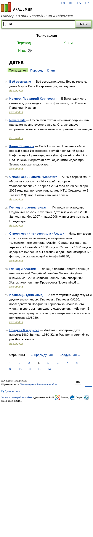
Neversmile (17, 120)
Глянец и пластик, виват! (28, 207)
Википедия (16, 90)
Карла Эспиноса (21, 146)
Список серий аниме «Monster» (33, 176)
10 (20, 368)
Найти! (83, 24)
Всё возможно (20, 81)
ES (79, 3)
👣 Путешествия (10, 391)
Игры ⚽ (25, 50)
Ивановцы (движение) (26, 295)
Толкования (46, 35)
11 (30, 368)
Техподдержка (28, 384)
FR (87, 3)
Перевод (36, 70)
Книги (68, 43)
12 (39, 368)
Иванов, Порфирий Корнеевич (32, 98)
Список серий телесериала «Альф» (36, 233)
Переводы (24, 43)
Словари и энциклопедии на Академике (37, 16)
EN (63, 3)
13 (49, 368)
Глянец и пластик (22, 268)
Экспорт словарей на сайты (16, 397)
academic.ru (16, 7)
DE (71, 3)
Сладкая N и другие (24, 330)
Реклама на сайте (47, 384)
